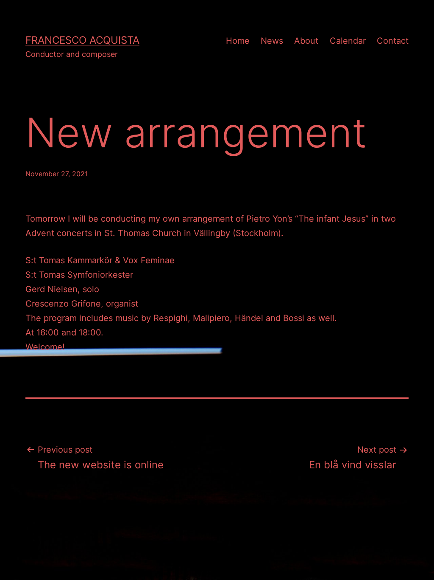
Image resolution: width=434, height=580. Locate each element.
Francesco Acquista (82, 40)
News (272, 41)
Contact (393, 41)
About (306, 41)
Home (238, 41)
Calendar (348, 41)
